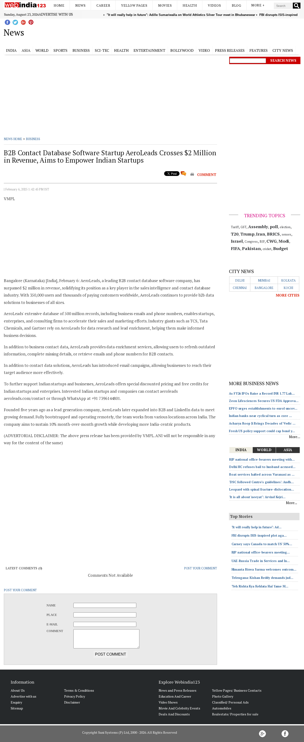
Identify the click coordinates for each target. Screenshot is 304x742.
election (285, 227)
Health (190, 5)
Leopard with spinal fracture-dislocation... (261, 489)
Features (258, 50)
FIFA (235, 248)
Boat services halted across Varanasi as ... (261, 474)
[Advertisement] (176, 31)
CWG (271, 241)
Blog (236, 5)
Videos (214, 5)
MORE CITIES (287, 295)
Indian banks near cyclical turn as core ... (260, 416)
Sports (60, 50)
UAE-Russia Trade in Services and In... (261, 561)
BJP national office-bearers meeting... (261, 552)
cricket (267, 249)
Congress (251, 241)
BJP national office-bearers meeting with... (262, 459)
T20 (235, 234)
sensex (286, 234)
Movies (165, 5)
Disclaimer (72, 702)
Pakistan (251, 248)
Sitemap (17, 708)
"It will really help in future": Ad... (256, 527)
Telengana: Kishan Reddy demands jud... (262, 578)
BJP (262, 241)
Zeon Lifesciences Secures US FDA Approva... (264, 401)
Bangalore (264, 288)
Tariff (235, 227)
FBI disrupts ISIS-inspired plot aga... (259, 535)
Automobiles (221, 708)
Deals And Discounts (174, 714)
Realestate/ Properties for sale (235, 714)
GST (244, 227)
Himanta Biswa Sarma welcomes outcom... (264, 569)
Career (103, 5)
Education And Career (175, 696)
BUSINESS (33, 139)
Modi (284, 241)
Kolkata (288, 280)
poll (274, 226)
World (42, 50)
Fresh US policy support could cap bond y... (262, 431)
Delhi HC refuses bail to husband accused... (262, 467)
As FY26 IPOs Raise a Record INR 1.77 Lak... (262, 393)
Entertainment (149, 50)
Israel (237, 241)
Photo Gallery (222, 696)
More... (294, 436)
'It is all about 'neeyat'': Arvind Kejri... (257, 497)
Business (81, 50)
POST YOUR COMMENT (200, 568)
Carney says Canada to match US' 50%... (262, 544)
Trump (247, 234)
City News (282, 50)
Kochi (289, 288)
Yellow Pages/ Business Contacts (236, 690)
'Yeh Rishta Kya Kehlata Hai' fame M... (260, 586)
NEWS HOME (13, 139)
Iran (260, 234)
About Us (18, 690)
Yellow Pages (134, 5)
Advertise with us (56, 14)
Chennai (240, 288)
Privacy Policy (74, 696)
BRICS (273, 234)
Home (59, 5)
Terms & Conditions (79, 690)
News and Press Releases (177, 690)
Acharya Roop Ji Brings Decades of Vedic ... (262, 423)
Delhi (240, 280)
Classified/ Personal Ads (230, 702)
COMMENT (206, 174)
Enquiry (16, 702)
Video (204, 50)
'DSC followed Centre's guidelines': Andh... (261, 482)
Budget (280, 248)
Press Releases (230, 50)
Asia (26, 50)
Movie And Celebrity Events (179, 708)
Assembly (258, 226)
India (11, 50)
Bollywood (182, 50)
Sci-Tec (102, 50)
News (80, 5)
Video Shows (168, 702)
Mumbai (264, 280)
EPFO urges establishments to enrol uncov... (263, 408)
